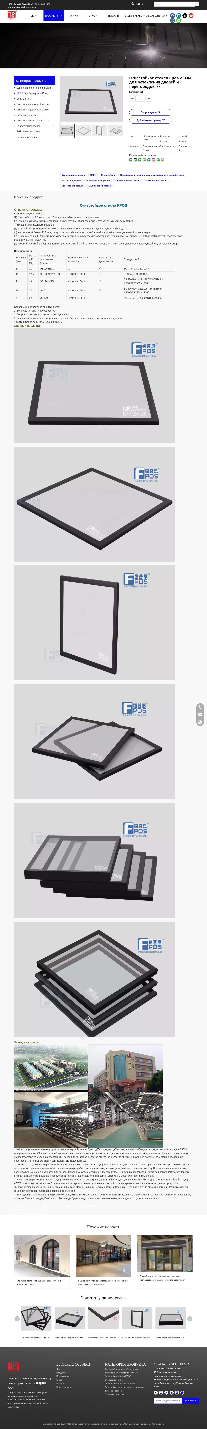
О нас (59, 1380)
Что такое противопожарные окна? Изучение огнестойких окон (39, 1283)
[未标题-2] (14, 1367)
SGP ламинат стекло (28, 131)
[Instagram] (172, 20)
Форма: (163, 141)
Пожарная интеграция (98, 180)
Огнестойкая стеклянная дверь (120, 1383)
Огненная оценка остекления (33, 109)
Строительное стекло (28, 126)
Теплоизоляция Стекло (127, 180)
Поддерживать (63, 1387)
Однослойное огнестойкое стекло (122, 1369)
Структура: (165, 136)
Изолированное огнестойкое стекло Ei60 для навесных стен (170, 1337)
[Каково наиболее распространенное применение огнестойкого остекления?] (103, 1256)
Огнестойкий (108, 175)
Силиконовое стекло (99, 186)
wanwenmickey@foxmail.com (22, 7)
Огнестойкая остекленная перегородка (124, 1387)
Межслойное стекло (156, 180)
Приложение (62, 1376)
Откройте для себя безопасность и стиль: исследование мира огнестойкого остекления (162, 1278)
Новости (60, 1383)
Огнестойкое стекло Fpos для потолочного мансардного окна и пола (103, 1337)
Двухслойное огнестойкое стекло (121, 1372)
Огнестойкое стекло (72, 186)
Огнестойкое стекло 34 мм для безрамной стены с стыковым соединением (36, 1337)
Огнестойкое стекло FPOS (118, 1376)
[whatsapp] (178, 20)
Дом (58, 1369)
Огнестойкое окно (114, 1380)
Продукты (61, 1372)
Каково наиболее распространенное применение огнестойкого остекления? (103, 1283)
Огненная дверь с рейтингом (33, 104)
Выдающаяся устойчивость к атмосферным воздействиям (152, 175)
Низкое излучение (71, 180)
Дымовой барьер (26, 115)
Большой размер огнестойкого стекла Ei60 (70, 1337)
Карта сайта (158, 1424)
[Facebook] (172, 15)
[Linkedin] (178, 15)
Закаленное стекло (27, 137)
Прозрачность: (167, 146)
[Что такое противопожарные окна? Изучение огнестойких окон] (42, 1256)
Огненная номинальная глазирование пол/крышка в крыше (36, 120)
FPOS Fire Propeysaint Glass (32, 93)
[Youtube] (191, 15)
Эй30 (93, 175)
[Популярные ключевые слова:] (197, 4)
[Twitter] (184, 15)
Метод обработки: (138, 155)
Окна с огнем (24, 98)
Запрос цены (149, 112)
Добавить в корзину (149, 120)
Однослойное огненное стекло (34, 87)
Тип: (131, 136)
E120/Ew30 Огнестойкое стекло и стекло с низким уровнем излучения (137, 1337)
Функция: (133, 146)
